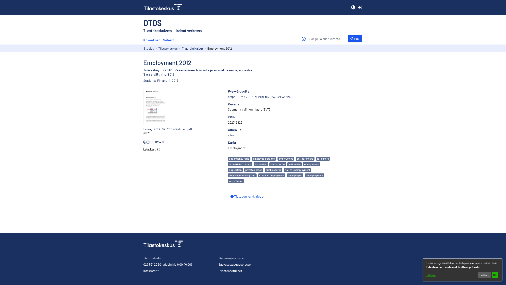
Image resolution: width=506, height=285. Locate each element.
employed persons (264, 158)
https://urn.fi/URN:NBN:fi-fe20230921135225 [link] (259, 96)
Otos (152, 22)
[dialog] (462, 270)
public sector (273, 169)
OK (495, 275)
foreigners (323, 158)
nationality (294, 164)
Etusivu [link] (148, 48)
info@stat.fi (151, 271)
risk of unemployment (297, 169)
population (235, 169)
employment (285, 158)
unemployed (295, 175)
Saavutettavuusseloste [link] (234, 264)
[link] (164, 7)
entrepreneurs (305, 158)
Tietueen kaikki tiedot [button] (249, 196)
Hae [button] (357, 38)
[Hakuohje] (303, 38)
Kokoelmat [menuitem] (151, 40)
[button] (353, 7)
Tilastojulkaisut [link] (192, 48)
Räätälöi (431, 275)
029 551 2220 (152, 264)
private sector (253, 169)
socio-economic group (242, 175)
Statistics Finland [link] (155, 80)
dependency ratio (239, 158)
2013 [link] (175, 80)
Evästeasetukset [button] (230, 271)
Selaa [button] (167, 40)
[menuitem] (168, 40)
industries (261, 164)
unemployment (314, 175)
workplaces (236, 181)
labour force (277, 164)
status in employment (271, 175)
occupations (311, 164)
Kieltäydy (484, 275)
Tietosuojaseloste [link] (231, 258)
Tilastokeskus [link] (168, 48)
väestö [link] (232, 135)
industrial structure (240, 164)
